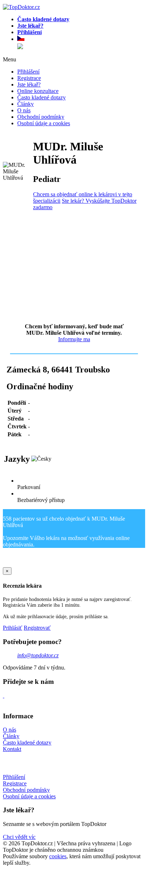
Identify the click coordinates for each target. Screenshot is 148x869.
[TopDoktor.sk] (20, 47)
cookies (57, 856)
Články (25, 104)
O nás (24, 110)
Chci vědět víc (19, 837)
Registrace (29, 78)
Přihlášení (28, 72)
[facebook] (3, 695)
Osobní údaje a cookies (43, 123)
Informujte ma (74, 339)
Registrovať (37, 628)
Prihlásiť (12, 628)
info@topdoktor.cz (38, 655)
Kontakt (12, 749)
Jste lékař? (29, 84)
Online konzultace (38, 91)
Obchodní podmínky (40, 117)
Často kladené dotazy (41, 97)
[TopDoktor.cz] (81, 39)
